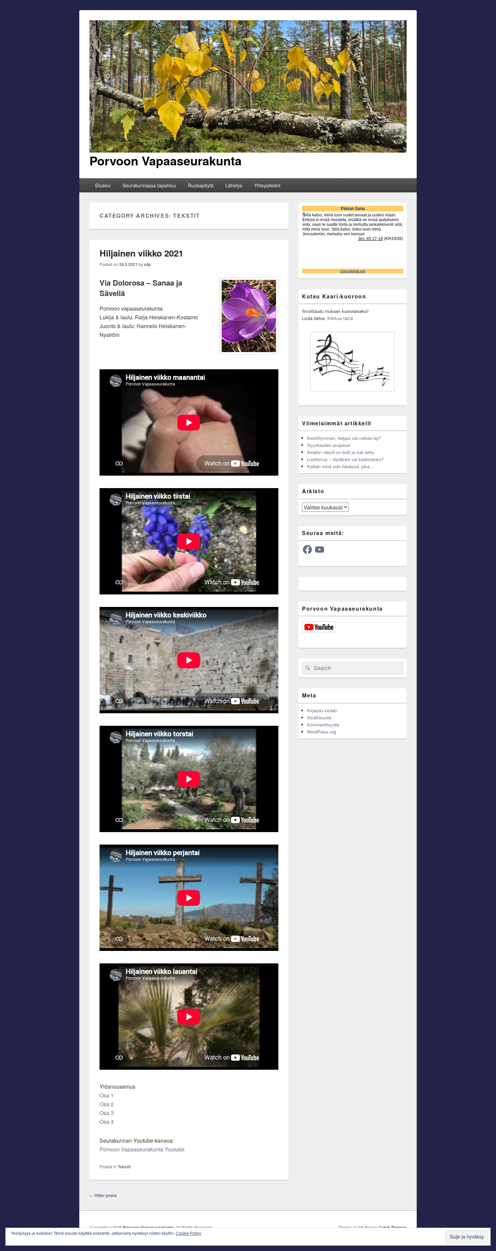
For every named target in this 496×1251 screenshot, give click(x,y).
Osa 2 (107, 1104)
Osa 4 (107, 1121)
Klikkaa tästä (340, 318)
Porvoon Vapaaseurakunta (165, 160)
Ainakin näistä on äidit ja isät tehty (341, 452)
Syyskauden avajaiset (328, 445)
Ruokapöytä (201, 185)
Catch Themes (393, 1227)
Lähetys (233, 185)
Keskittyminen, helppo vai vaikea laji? (344, 438)
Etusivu (103, 185)
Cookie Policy (188, 1233)
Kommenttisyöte (323, 724)
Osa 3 (107, 1113)
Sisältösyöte (319, 717)
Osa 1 (107, 1095)
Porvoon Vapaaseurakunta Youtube (142, 1149)
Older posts (103, 1195)
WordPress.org (321, 731)
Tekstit (124, 1167)
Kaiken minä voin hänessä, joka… (340, 466)
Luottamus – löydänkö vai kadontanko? (345, 459)
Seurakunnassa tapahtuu (149, 185)
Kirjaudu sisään (322, 710)
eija (147, 264)
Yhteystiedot (267, 185)
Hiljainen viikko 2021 (141, 253)
